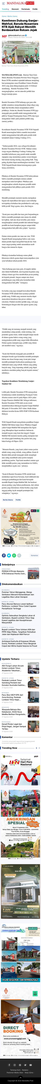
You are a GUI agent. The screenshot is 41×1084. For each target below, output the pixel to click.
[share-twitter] (9, 555)
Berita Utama (8, 500)
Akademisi (7, 663)
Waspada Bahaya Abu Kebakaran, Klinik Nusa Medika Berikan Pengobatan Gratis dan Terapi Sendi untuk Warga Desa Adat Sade (14, 711)
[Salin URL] (19, 555)
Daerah (6, 692)
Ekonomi (15, 9)
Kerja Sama (29, 1073)
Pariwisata (26, 9)
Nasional (7, 722)
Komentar (34, 555)
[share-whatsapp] (14, 555)
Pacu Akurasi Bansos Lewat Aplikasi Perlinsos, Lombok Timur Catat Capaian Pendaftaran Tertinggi (19, 606)
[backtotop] (20, 1078)
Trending (5, 9)
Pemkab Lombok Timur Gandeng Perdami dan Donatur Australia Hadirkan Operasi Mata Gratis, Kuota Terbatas (14, 682)
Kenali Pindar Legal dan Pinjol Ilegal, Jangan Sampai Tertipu (14, 726)
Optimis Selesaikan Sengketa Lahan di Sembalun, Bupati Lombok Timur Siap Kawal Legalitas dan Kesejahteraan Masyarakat (18, 619)
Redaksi (25, 1070)
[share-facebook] (4, 555)
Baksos (6, 707)
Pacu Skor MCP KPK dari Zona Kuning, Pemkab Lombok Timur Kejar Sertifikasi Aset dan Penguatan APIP (12, 697)
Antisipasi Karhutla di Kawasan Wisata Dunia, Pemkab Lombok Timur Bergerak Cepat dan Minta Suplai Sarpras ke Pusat (19, 643)
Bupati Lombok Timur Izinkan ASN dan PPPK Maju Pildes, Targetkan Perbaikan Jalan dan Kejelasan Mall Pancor (19, 631)
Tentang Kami (15, 1070)
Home (4, 16)
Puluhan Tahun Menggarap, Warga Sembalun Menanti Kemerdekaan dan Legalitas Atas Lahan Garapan (18, 594)
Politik (35, 9)
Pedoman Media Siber (15, 1073)
